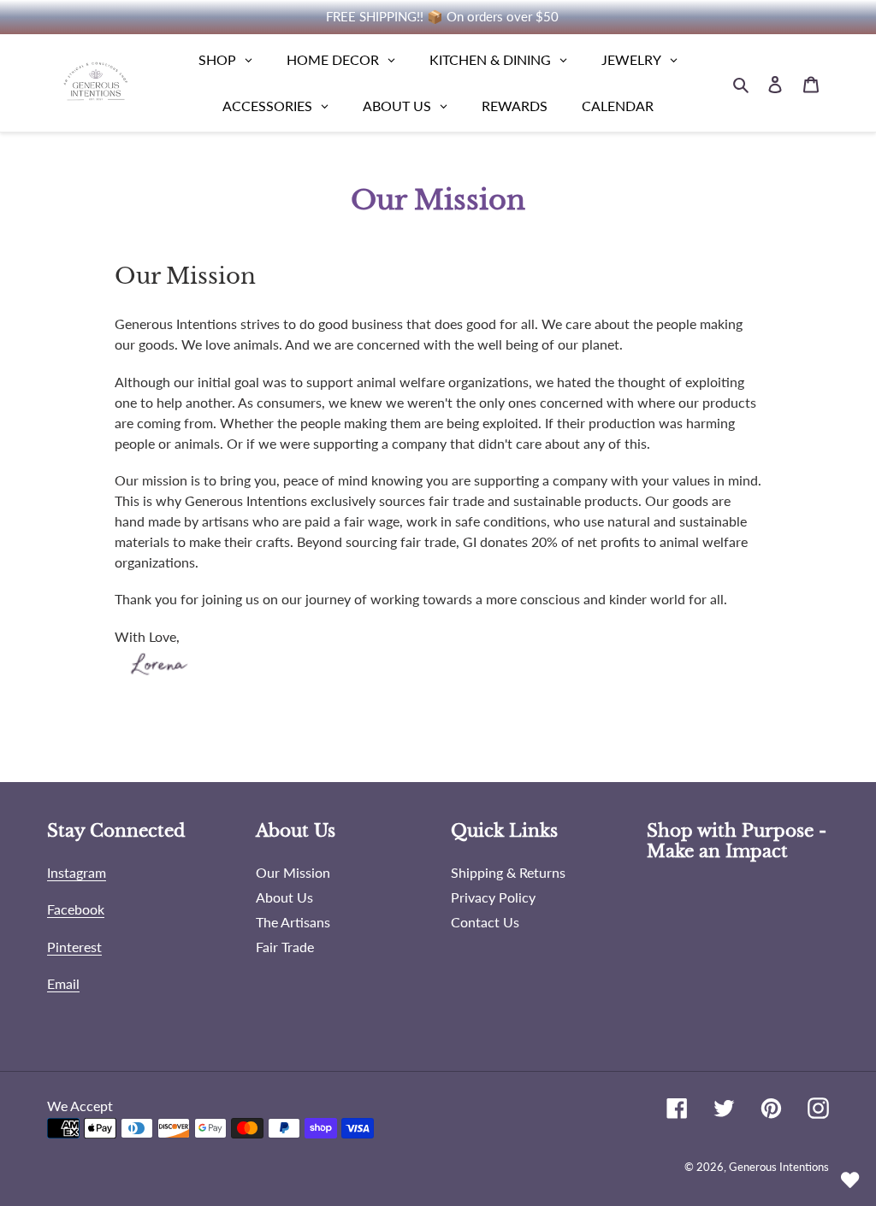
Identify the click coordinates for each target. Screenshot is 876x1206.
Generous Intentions (779, 1167)
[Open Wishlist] (850, 1180)
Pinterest (74, 946)
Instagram (76, 872)
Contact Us (485, 922)
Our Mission (293, 872)
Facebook (75, 909)
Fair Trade (285, 946)
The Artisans (293, 922)
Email (63, 983)
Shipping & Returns (508, 872)
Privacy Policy (493, 897)
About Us (284, 897)
